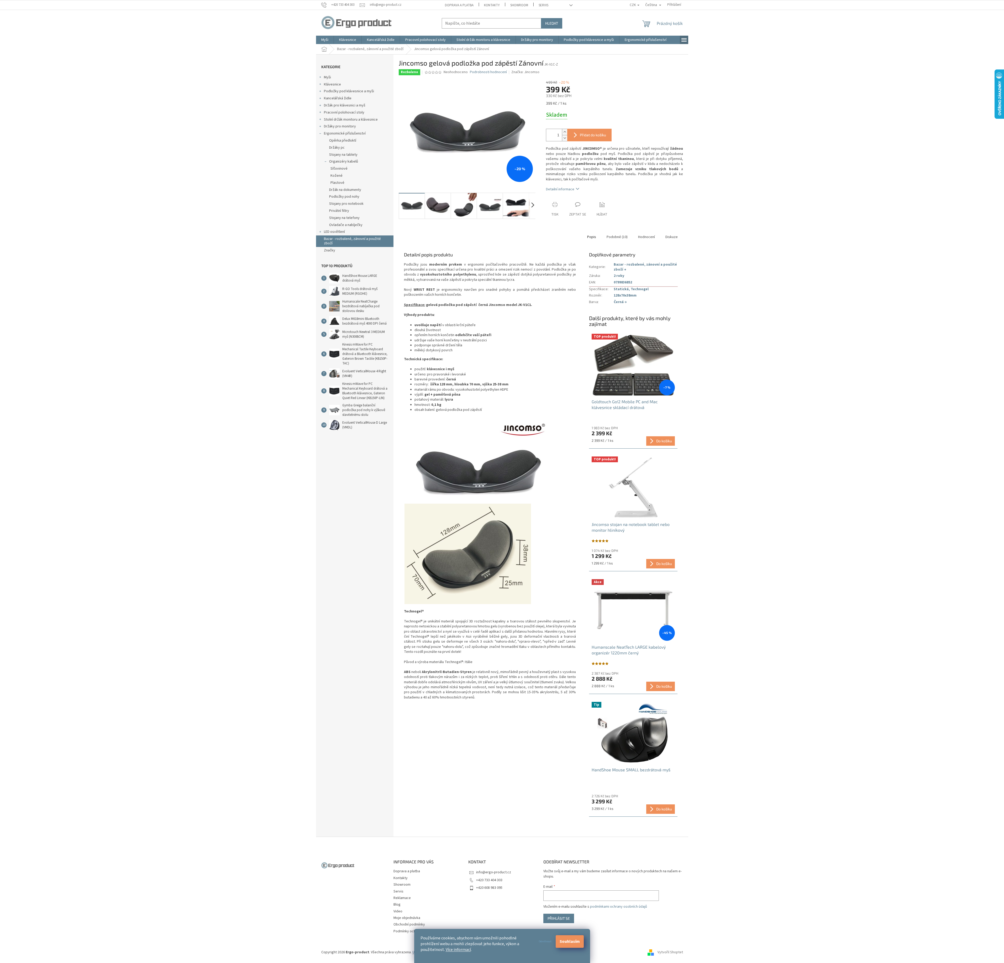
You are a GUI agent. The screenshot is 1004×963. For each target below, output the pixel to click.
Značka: (525, 72)
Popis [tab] (591, 237)
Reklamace (402, 898)
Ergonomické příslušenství (345, 133)
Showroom (519, 5)
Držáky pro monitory (340, 126)
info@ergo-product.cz (493, 872)
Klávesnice (332, 84)
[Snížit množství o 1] (564, 138)
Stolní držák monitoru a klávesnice (351, 119)
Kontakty (492, 5)
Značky (329, 250)
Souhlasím (570, 941)
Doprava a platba (459, 5)
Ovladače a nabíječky (345, 225)
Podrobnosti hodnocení (488, 72)
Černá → (620, 302)
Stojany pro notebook (346, 203)
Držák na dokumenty (345, 189)
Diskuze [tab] (671, 237)
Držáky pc (337, 147)
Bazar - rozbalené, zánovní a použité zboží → (645, 267)
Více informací (458, 950)
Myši (327, 77)
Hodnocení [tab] (646, 237)
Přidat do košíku (593, 135)
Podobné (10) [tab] (617, 237)
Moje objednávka (406, 918)
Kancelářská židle (337, 98)
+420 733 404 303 (489, 880)
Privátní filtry (339, 210)
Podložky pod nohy (344, 196)
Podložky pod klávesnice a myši (349, 91)
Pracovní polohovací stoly (344, 112)
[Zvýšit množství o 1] (564, 132)
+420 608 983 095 (489, 887)
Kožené (336, 175)
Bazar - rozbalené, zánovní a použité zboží (352, 241)
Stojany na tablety (343, 154)
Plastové (337, 182)
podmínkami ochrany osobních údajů (618, 906)
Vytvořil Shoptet (670, 952)
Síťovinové (339, 168)
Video (397, 911)
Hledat (551, 23)
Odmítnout (545, 941)
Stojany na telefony (344, 217)
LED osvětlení (334, 231)
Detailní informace (560, 189)
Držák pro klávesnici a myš (344, 105)
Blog (397, 904)
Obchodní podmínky (409, 924)
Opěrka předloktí (342, 140)
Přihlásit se (559, 918)
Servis (543, 5)
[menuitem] (325, 40)
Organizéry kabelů (343, 161)
